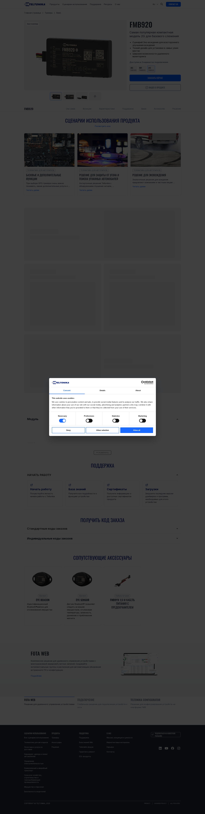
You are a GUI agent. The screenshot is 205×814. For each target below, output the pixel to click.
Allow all (136, 430)
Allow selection (102, 430)
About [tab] (138, 390)
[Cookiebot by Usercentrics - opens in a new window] (143, 382)
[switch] (89, 421)
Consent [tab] (66, 390)
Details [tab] (102, 390)
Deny (68, 430)
